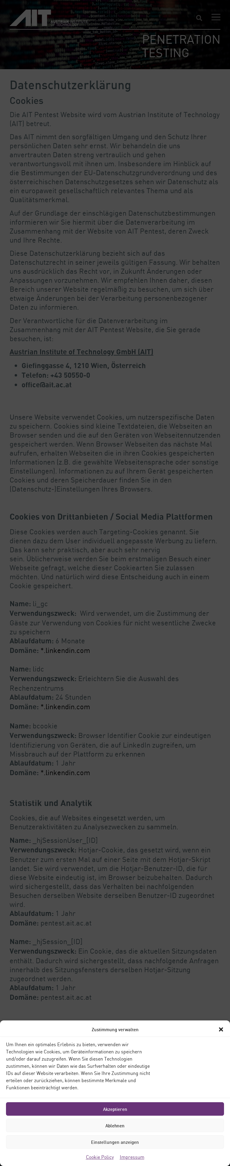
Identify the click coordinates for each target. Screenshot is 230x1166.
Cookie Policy (100, 1157)
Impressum (132, 1157)
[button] (221, 1029)
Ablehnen (115, 1125)
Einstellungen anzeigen (115, 1142)
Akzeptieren (115, 1109)
